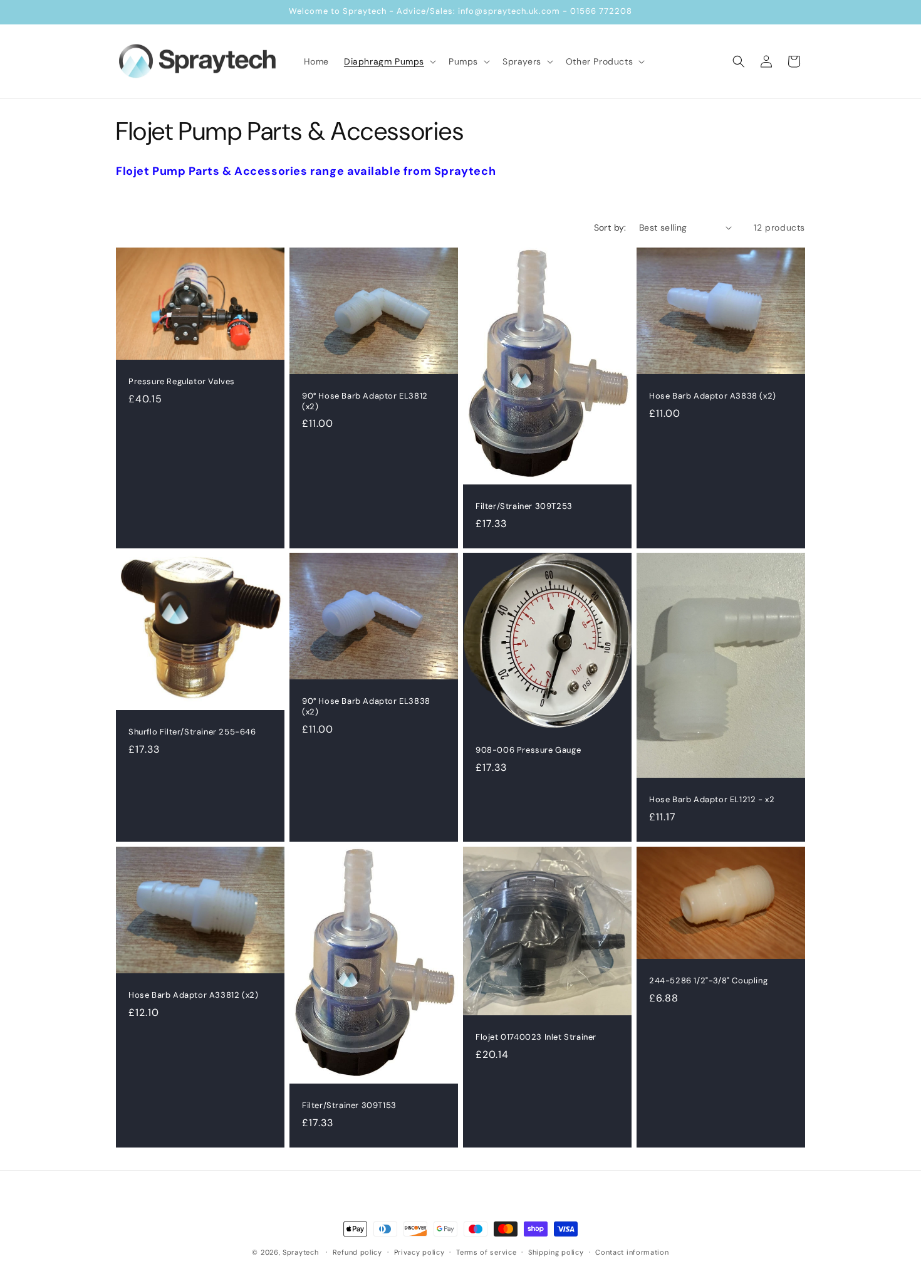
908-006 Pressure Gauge (528, 750)
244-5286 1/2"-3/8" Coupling (708, 981)
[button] (388, 61)
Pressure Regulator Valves (181, 382)
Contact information (632, 1251)
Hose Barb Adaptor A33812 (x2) (193, 995)
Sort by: (610, 227)
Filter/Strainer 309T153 (349, 1105)
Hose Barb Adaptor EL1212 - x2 (711, 800)
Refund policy (357, 1251)
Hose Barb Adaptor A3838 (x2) (712, 395)
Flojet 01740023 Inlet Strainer (536, 1037)
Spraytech (300, 1252)
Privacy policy (419, 1251)
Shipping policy (556, 1251)
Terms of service (486, 1251)
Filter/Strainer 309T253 (524, 506)
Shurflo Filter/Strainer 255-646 (192, 733)
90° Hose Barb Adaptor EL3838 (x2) (366, 706)
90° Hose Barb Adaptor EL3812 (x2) (365, 400)
